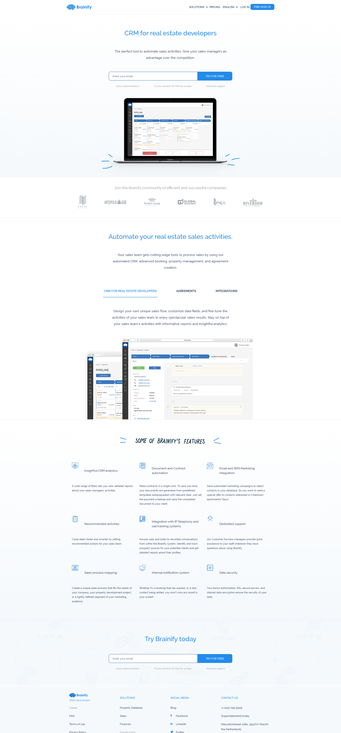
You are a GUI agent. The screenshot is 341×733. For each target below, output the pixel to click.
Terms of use (77, 724)
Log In (245, 7)
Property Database (131, 707)
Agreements (186, 291)
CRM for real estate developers (130, 291)
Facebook (182, 716)
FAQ (71, 716)
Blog (173, 707)
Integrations (226, 291)
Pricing (215, 7)
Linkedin (181, 724)
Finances (125, 724)
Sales (123, 716)
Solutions (196, 7)
